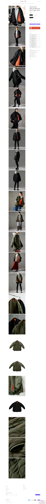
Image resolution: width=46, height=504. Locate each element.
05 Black (31, 15)
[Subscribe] (16, 494)
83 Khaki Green (36, 15)
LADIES (6, 487)
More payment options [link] (35, 25)
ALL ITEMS (7, 486)
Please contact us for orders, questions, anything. (42, 502)
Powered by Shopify (10, 502)
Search (6, 485)
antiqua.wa (8, 502)
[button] (6, 1)
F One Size (31, 17)
